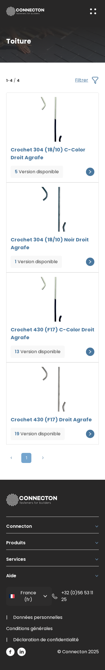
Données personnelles (37, 617)
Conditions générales (29, 628)
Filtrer (81, 80)
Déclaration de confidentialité (46, 639)
